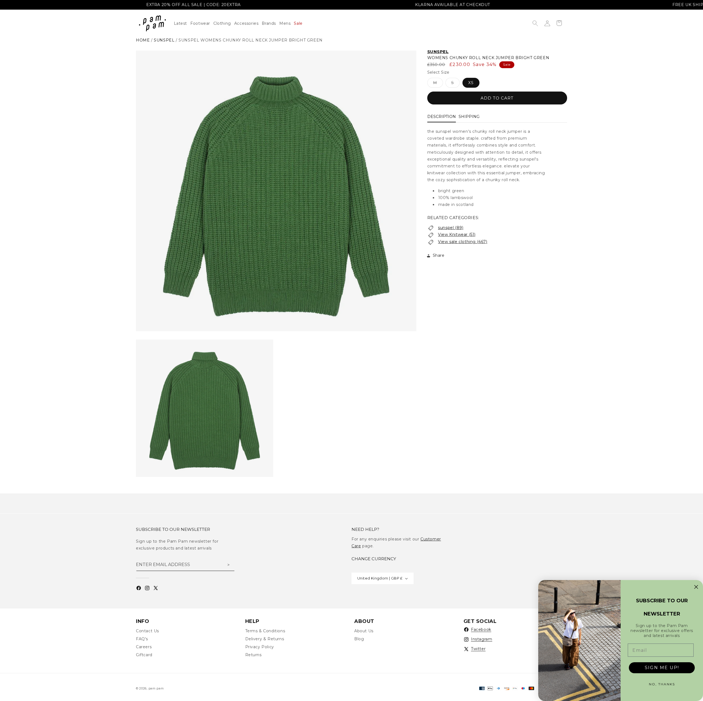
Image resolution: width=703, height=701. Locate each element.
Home (143, 40)
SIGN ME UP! (662, 667)
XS (471, 83)
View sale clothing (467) (462, 241)
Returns (253, 654)
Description (441, 116)
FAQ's (142, 638)
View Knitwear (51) (457, 234)
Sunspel (438, 51)
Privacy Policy (259, 646)
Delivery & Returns (264, 638)
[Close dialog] (696, 587)
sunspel (164, 40)
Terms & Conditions (265, 630)
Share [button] (439, 255)
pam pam (156, 688)
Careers (144, 646)
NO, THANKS (662, 684)
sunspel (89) (450, 227)
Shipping (469, 116)
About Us (363, 630)
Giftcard (144, 654)
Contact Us (147, 630)
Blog (359, 638)
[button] (223, 23)
